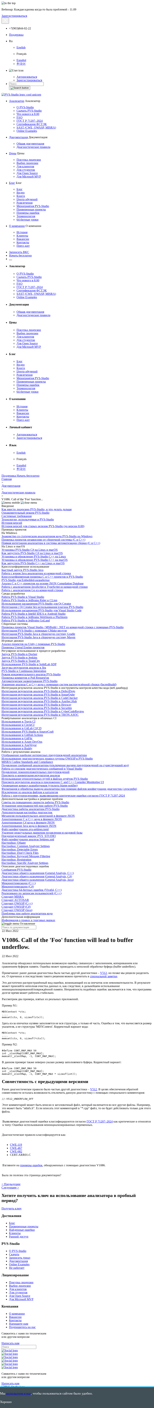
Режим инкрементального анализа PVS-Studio (31, 674)
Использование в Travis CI (18, 721)
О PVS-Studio (25, 107)
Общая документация (30, 143)
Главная (7, 479)
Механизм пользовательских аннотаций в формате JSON (38, 815)
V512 (103, 973)
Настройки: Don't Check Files (20, 852)
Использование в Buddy (17, 748)
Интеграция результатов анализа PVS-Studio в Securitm (37, 708)
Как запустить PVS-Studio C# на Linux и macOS (32, 553)
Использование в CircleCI (18, 724)
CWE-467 (16, 1148)
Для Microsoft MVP (29, 176)
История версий (12, 522)
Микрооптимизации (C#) (18, 886)
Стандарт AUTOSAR (15, 900)
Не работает (16, 1267)
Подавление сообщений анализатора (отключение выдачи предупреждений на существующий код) (65, 765)
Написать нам (10, 1343)
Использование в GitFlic (17, 738)
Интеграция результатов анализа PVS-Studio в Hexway (36, 704)
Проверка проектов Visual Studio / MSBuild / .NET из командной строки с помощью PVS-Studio (63, 627)
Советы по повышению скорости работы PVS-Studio (35, 802)
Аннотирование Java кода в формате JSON (29, 825)
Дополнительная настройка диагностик (27, 812)
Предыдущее (11, 1184)
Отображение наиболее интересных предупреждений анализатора (44, 755)
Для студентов (26, 169)
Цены (12, 153)
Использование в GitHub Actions (22, 735)
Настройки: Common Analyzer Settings (26, 846)
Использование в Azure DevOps (22, 741)
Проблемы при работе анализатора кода (27, 913)
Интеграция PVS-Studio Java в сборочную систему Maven (38, 637)
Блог (12, 182)
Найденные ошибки (22, 1229)
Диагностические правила (33, 147)
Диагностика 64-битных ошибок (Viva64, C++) (32, 889)
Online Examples (27, 130)
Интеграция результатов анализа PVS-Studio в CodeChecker (40, 698)
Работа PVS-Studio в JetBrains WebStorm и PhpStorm (34, 617)
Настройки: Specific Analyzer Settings (25, 863)
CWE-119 (16, 1144)
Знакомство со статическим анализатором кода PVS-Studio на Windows (47, 536)
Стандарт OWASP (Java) (17, 910)
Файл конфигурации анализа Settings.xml (28, 839)
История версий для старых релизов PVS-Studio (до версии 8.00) (43, 526)
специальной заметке (103, 976)
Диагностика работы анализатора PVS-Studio (31, 809)
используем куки (18, 1393)
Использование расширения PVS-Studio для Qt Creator (36, 603)
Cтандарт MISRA (13, 896)
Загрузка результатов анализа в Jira (24, 667)
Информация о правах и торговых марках (28, 920)
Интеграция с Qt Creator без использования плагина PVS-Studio (42, 607)
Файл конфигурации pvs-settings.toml (25, 829)
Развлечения (24, 202)
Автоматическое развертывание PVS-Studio (29, 681)
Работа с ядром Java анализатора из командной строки (36, 573)
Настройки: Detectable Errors (20, 849)
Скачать (14, 1254)
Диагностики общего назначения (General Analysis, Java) (38, 879)
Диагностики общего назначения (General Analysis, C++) (38, 873)
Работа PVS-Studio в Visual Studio (23, 596)
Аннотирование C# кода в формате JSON (28, 822)
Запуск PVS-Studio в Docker (19, 654)
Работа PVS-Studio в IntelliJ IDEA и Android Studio (34, 613)
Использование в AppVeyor (19, 745)
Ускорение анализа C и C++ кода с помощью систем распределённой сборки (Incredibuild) (59, 684)
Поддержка (16, 34)
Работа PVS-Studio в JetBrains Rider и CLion (29, 600)
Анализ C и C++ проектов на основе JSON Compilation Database (43, 583)
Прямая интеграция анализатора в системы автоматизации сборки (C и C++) (51, 543)
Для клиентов (25, 166)
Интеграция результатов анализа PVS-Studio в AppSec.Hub (39, 701)
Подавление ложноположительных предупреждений (35, 772)
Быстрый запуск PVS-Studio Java (22, 570)
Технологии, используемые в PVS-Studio (28, 519)
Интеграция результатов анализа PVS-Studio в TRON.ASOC (40, 714)
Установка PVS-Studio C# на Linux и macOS (30, 549)
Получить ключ (11, 1208)
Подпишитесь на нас (22, 1327)
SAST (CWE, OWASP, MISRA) (36, 127)
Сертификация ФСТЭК (32, 124)
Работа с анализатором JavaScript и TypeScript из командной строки (45, 586)
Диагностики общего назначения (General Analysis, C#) (37, 876)
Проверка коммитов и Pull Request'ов (25, 677)
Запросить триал (19, 1257)
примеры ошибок (31, 1165)
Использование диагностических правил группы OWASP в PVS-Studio (47, 758)
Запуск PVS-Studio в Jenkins (19, 657)
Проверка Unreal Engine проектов (23, 647)
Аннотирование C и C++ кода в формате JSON (32, 819)
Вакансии (23, 239)
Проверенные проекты (31, 209)
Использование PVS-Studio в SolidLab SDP (29, 664)
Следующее (10, 1187)
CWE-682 (16, 1151)
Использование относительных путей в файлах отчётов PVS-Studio (45, 778)
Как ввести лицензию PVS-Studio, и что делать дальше (37, 509)
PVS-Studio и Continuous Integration (24, 671)
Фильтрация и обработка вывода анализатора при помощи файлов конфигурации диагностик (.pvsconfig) (69, 788)
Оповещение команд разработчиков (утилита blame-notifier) (40, 785)
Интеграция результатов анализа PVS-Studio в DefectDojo (38, 691)
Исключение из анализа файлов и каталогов (30, 792)
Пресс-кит (23, 245)
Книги (21, 196)
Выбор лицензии (27, 163)
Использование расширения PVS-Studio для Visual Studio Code (42, 610)
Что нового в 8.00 (28, 114)
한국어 (21, 63)
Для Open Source (27, 173)
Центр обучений (27, 199)
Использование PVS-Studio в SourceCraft (28, 731)
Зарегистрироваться (14, 15)
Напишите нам (18, 1323)
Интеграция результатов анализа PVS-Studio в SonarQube (38, 694)
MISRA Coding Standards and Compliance (27, 761)
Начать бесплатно (20, 255)
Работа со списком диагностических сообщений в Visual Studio (42, 768)
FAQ (20, 117)
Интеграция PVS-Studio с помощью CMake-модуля (34, 630)
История (22, 232)
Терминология (26, 216)
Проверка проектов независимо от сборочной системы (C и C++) (43, 539)
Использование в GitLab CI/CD (22, 728)
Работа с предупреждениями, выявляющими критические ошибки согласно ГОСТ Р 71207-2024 (63, 795)
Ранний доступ (18, 1236)
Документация (18, 137)
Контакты (23, 242)
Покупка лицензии (29, 159)
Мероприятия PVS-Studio (33, 206)
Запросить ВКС (19, 252)
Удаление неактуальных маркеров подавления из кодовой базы (42, 832)
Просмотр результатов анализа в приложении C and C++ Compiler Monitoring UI (53, 782)
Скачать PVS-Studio (29, 110)
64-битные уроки (27, 219)
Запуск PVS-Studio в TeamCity (21, 660)
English (21, 47)
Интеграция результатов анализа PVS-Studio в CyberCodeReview (43, 711)
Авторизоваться (27, 76)
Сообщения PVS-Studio (16, 869)
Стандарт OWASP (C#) (16, 906)
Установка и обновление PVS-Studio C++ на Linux (34, 556)
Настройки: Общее (14, 842)
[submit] (19, 88)
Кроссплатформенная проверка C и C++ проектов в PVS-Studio (42, 576)
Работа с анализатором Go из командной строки (32, 590)
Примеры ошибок (28, 212)
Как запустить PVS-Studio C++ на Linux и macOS (33, 563)
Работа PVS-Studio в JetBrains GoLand (26, 620)
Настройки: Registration (16, 859)
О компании (17, 225)
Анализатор (16, 101)
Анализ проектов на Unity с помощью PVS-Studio (33, 644)
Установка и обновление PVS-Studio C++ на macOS (35, 559)
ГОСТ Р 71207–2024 (30, 120)
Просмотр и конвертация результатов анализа (31, 775)
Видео (21, 192)
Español (21, 60)
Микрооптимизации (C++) (19, 883)
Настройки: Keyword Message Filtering (26, 856)
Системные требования (17, 516)
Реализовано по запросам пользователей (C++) (31, 893)
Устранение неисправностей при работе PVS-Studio (35, 805)
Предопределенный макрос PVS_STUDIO (29, 836)
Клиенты (22, 235)
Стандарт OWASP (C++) (17, 903)
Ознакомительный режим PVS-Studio (25, 512)
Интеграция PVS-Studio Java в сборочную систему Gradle (38, 634)
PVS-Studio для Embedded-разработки (26, 580)
